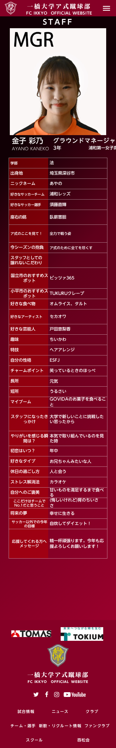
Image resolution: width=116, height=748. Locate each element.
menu (106, 8)
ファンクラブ (97, 725)
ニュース (60, 711)
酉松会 (83, 740)
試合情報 (26, 711)
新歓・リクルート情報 (60, 725)
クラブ (92, 711)
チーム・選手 (23, 725)
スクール (34, 740)
